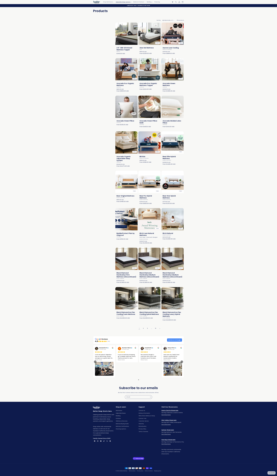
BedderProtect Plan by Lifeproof (126, 234)
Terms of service (143, 431)
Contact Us (142, 410)
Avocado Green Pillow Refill (148, 122)
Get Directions (166, 415)
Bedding (118, 415)
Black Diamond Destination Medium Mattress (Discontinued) (149, 275)
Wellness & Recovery (121, 421)
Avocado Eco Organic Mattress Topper (148, 84)
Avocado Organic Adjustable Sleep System (124, 158)
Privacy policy (140, 470)
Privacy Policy (142, 429)
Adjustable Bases (121, 413)
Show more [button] (98, 360)
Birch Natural (168, 233)
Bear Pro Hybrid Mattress (146, 197)
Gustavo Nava (126, 348)
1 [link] (139, 328)
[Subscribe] (150, 397)
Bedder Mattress (123, 470)
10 (155, 328)
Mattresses (119, 410)
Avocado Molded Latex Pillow (172, 122)
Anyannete (148, 348)
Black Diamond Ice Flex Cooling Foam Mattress (126, 313)
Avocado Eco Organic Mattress (125, 84)
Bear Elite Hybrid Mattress (169, 157)
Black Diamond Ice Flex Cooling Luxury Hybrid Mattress (172, 314)
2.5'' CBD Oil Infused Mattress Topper (124, 49)
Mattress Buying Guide (122, 423)
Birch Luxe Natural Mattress (147, 234)
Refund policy (142, 426)
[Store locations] (172, 2)
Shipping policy (157, 470)
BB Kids (142, 156)
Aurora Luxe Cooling (171, 48)
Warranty (141, 423)
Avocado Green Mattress (169, 84)
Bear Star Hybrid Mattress (169, 197)
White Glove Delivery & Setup (147, 415)
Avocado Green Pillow (125, 121)
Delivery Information (144, 413)
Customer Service (144, 421)
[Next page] (159, 328)
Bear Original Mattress (125, 196)
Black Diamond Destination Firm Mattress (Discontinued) (126, 275)
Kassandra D (103, 348)
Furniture (118, 418)
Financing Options (121, 429)
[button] (108, 2)
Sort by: (159, 20)
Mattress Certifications (122, 426)
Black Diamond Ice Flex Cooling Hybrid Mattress (149, 313)
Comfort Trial (142, 418)
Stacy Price (171, 348)
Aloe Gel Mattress (147, 48)
